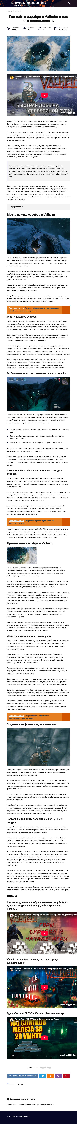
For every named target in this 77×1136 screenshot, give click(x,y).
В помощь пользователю (28, 2)
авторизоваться (47, 1104)
